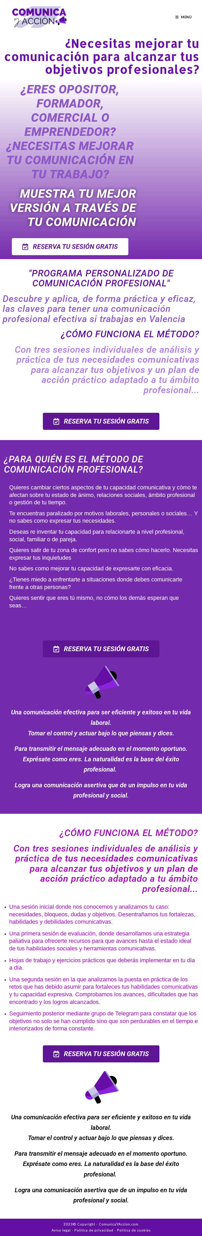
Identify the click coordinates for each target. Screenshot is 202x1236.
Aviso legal (61, 1230)
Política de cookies (134, 1230)
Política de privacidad (93, 1230)
